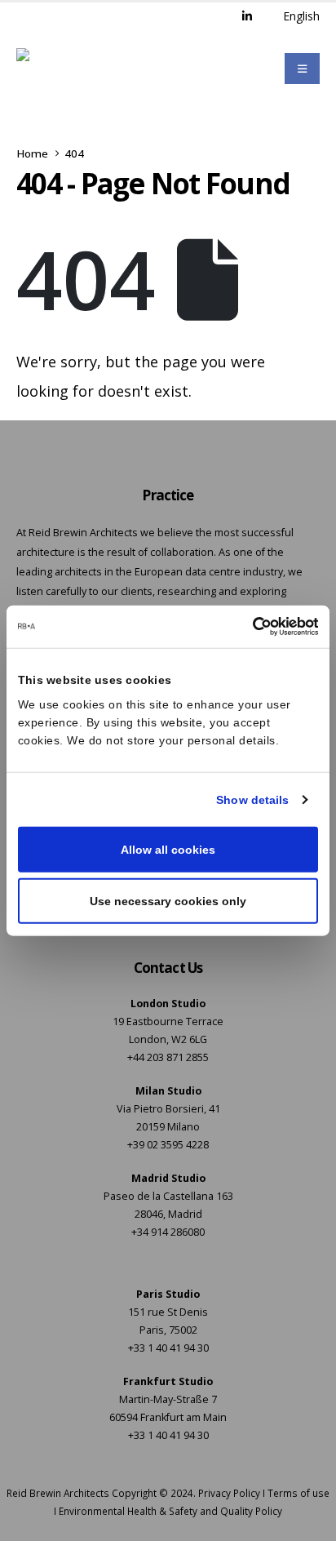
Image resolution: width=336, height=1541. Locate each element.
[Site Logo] (58, 68)
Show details (252, 799)
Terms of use (298, 1492)
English (301, 16)
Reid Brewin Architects (58, 1492)
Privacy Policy (229, 1492)
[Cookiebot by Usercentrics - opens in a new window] (246, 627)
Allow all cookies (168, 849)
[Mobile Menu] (302, 68)
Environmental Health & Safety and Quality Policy (170, 1510)
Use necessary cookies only (168, 900)
